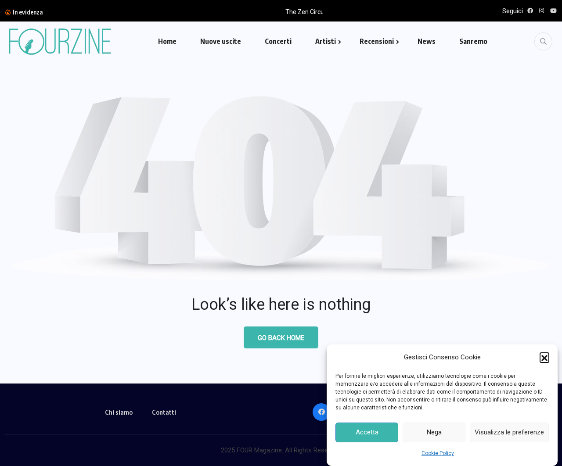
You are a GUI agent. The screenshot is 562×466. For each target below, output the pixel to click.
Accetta (367, 433)
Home (167, 41)
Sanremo (473, 41)
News (427, 41)
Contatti (164, 412)
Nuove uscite (220, 41)
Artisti (325, 41)
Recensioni (377, 41)
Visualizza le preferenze (509, 433)
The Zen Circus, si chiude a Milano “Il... (197, 11)
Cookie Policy (438, 453)
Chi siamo (119, 412)
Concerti (278, 41)
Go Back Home (281, 338)
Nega (434, 433)
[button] (544, 357)
